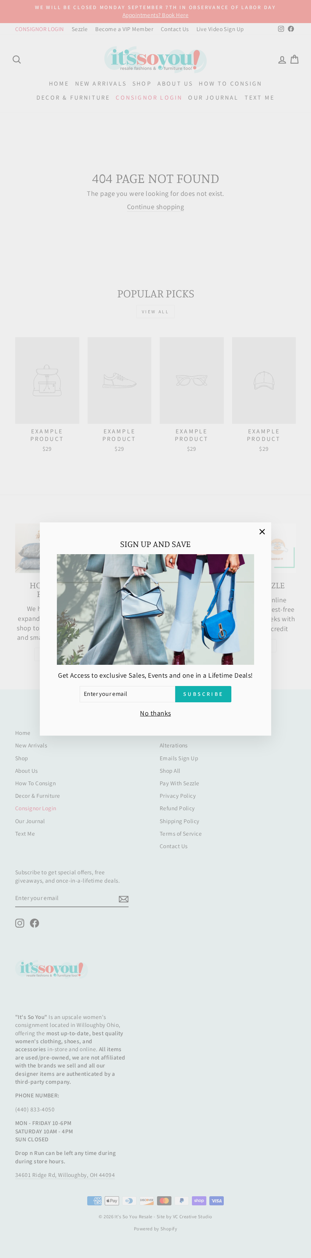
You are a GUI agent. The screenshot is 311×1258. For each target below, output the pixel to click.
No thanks (155, 713)
